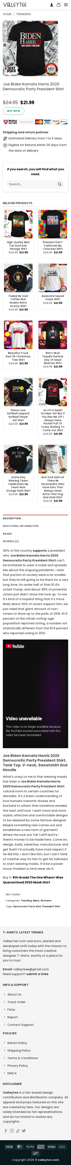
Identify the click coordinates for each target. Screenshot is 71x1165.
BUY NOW (13, 111)
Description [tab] (12, 518)
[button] (58, 4)
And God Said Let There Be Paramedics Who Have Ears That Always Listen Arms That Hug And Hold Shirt (52, 487)
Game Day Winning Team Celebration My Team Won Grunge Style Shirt (18, 484)
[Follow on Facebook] (6, 1131)
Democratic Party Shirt (27, 906)
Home (7, 14)
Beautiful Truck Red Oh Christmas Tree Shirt (18, 356)
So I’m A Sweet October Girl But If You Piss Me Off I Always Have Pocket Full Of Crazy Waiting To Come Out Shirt (53, 420)
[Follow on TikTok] (18, 1131)
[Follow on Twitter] (24, 1131)
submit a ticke (37, 974)
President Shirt (51, 906)
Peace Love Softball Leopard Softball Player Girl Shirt (18, 415)
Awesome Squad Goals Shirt (53, 297)
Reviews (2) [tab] (11, 541)
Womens (46, 900)
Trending (23, 14)
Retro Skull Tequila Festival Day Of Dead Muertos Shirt (52, 358)
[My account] (52, 5)
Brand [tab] (7, 533)
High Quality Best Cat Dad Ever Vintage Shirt (18, 246)
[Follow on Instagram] (12, 1131)
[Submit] (60, 184)
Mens (36, 900)
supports (40, 550)
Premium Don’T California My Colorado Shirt (53, 246)
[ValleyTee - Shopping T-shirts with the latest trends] (15, 5)
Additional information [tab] (21, 526)
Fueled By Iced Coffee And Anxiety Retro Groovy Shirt (18, 301)
